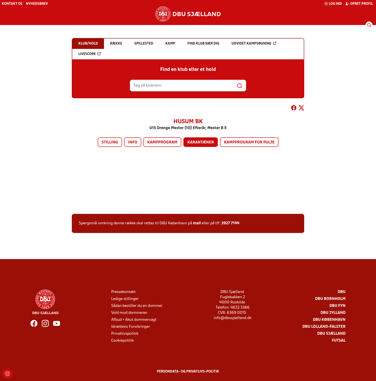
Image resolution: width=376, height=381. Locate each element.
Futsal (339, 341)
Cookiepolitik (122, 341)
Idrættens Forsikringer (130, 327)
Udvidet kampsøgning (251, 43)
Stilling (110, 142)
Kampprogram (162, 142)
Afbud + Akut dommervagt (133, 320)
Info (132, 142)
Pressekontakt (123, 292)
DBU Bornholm (330, 299)
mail (197, 223)
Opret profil (361, 3)
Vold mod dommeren (129, 313)
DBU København (329, 320)
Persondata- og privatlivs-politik (188, 371)
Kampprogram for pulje (249, 142)
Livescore (87, 54)
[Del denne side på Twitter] (301, 108)
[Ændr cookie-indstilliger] (7, 373)
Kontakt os (12, 3)
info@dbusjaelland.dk (232, 318)
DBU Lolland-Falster (324, 327)
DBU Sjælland (331, 334)
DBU (342, 292)
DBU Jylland (333, 313)
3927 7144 (230, 223)
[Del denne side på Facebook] (293, 108)
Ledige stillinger (125, 299)
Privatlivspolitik (124, 334)
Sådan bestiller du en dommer (137, 306)
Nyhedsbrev (37, 3)
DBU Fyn (337, 306)
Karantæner (200, 142)
